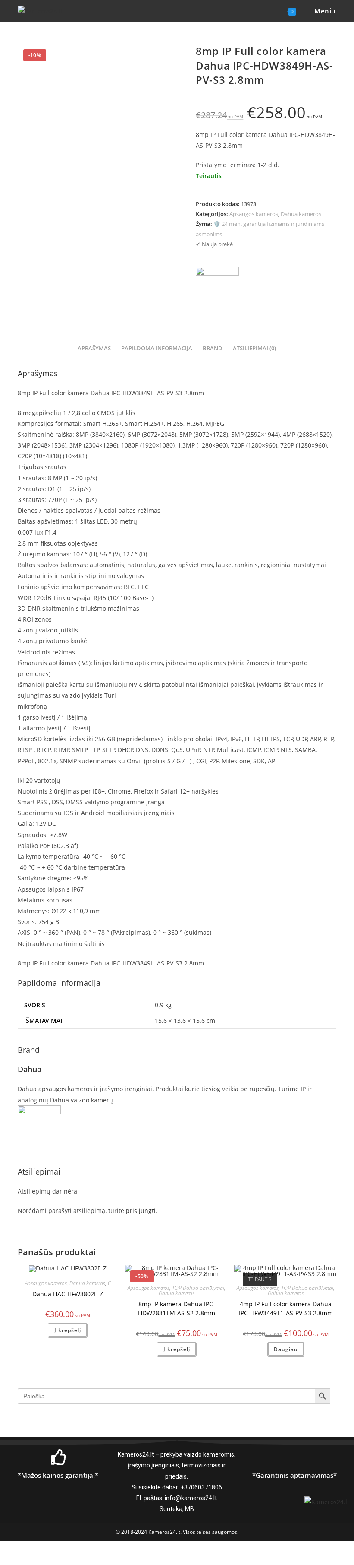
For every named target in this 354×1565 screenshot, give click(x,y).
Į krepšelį (67, 1330)
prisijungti (141, 1210)
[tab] (94, 349)
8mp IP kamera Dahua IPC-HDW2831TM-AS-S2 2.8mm (176, 1308)
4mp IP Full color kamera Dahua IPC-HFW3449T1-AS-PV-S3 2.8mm (286, 1308)
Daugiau (286, 1349)
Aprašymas (94, 348)
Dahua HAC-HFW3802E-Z (67, 1294)
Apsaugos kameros (253, 214)
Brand (212, 348)
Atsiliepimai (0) (254, 348)
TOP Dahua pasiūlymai (198, 1288)
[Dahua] (217, 288)
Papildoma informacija (156, 348)
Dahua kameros (301, 214)
